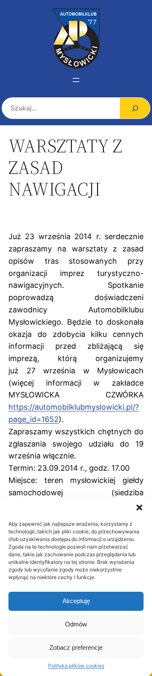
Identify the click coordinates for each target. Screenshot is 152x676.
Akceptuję (76, 600)
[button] (139, 507)
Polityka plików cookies (76, 665)
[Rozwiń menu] (76, 80)
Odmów (76, 624)
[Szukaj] (134, 108)
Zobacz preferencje (76, 647)
